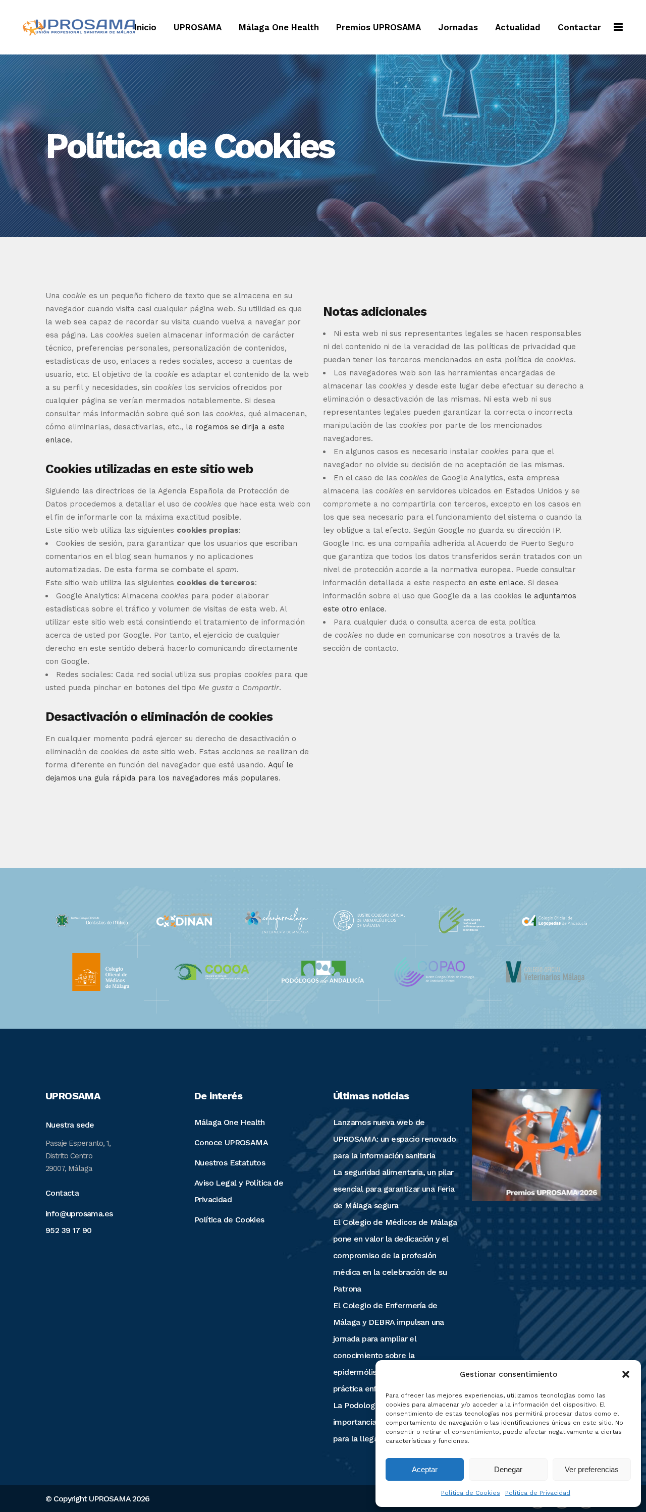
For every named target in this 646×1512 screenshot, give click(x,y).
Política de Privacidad (537, 1492)
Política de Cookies (470, 1492)
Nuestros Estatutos (229, 1162)
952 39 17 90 (68, 1230)
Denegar (508, 1469)
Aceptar (425, 1469)
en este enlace (495, 582)
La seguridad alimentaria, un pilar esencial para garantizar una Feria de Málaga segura (394, 1188)
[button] (626, 1374)
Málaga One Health (229, 1122)
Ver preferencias (592, 1469)
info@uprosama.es (79, 1213)
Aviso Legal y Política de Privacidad (238, 1191)
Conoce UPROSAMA (231, 1142)
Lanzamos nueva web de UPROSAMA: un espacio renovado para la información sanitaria (394, 1138)
